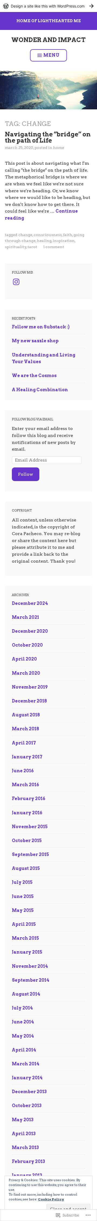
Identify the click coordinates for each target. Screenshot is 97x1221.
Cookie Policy (51, 1199)
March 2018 (25, 728)
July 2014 (22, 1008)
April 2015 (24, 924)
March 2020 (26, 673)
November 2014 (30, 966)
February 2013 (28, 1161)
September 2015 (30, 854)
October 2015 (27, 840)
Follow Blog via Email (32, 419)
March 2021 (25, 617)
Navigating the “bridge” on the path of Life (48, 137)
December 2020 (30, 631)
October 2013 (26, 1105)
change (25, 235)
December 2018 (29, 701)
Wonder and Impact (48, 40)
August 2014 (26, 994)
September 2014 (30, 980)
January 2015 (27, 952)
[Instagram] (16, 282)
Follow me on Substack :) (41, 326)
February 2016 (28, 798)
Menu (51, 55)
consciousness (48, 235)
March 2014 (25, 1063)
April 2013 (24, 1133)
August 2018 (26, 714)
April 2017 (24, 743)
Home (58, 147)
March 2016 (25, 784)
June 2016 (23, 770)
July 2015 (22, 882)
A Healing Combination (40, 389)
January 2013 (27, 1175)
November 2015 (30, 826)
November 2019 (29, 687)
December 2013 (29, 1091)
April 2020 (24, 659)
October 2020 (27, 645)
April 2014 (24, 1050)
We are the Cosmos (34, 375)
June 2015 (23, 896)
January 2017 (27, 756)
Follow (25, 474)
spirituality (15, 247)
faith (67, 235)
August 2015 (26, 868)
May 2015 (23, 910)
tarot (32, 247)
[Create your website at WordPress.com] (48, 6)
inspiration (64, 241)
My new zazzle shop (35, 340)
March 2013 (25, 1147)
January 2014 (27, 1077)
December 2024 (30, 603)
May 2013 (22, 1119)
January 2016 (27, 812)
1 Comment (53, 247)
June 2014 (23, 1021)
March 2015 (25, 938)
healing (44, 241)
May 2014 (23, 1036)
